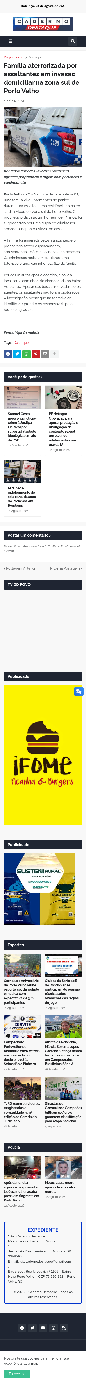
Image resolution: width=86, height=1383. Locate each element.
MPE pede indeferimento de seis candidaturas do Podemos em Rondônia (22, 497)
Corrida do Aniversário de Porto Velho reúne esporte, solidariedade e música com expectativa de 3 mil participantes (21, 992)
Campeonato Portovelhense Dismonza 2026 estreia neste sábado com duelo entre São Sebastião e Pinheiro (22, 1053)
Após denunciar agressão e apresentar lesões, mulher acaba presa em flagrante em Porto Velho (21, 1191)
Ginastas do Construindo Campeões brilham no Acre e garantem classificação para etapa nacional (63, 1112)
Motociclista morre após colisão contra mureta (60, 1187)
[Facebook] (8, 354)
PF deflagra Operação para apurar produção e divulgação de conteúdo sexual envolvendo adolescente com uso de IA (63, 429)
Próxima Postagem (65, 568)
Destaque (35, 57)
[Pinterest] (36, 354)
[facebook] (22, 1328)
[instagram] (53, 1328)
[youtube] (43, 1328)
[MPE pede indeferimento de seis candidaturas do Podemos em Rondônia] (22, 471)
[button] (10, 41)
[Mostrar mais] (54, 354)
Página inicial (14, 57)
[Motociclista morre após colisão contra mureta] (63, 1167)
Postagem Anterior (20, 568)
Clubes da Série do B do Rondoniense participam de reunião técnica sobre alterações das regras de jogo (62, 992)
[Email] (45, 354)
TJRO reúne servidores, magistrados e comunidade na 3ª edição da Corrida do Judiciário (22, 1112)
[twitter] (32, 1328)
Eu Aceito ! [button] (17, 1374)
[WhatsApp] (26, 354)
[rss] (64, 1328)
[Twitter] (17, 354)
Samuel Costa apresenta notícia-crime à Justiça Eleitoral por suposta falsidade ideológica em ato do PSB (22, 427)
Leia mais (31, 1363)
